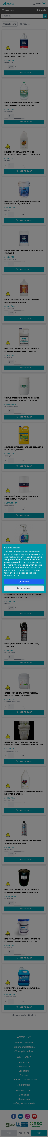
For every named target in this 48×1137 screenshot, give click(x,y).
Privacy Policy (14, 570)
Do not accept (24, 588)
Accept (25, 582)
